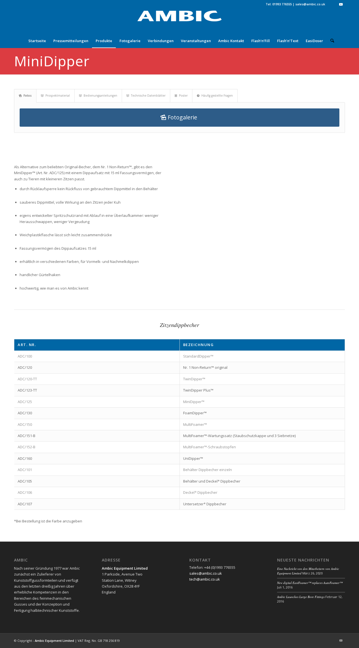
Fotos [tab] (28, 95)
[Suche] (330, 41)
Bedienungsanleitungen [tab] (100, 95)
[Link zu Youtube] (341, 4)
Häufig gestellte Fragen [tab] (217, 95)
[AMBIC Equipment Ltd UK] (179, 21)
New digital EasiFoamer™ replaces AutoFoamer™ (309, 583)
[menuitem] (37, 41)
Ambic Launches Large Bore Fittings (301, 597)
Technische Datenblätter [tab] (148, 95)
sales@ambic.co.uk (310, 4)
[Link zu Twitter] (332, 4)
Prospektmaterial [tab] (57, 95)
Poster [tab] (183, 95)
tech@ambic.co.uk (204, 579)
